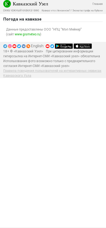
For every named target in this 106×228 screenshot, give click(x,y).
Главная (97, 3)
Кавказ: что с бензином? (56, 10)
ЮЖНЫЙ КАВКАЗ (21, 10)
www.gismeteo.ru (27, 34)
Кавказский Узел (30, 3)
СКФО (6, 10)
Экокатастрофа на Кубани (87, 10)
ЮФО (36, 10)
